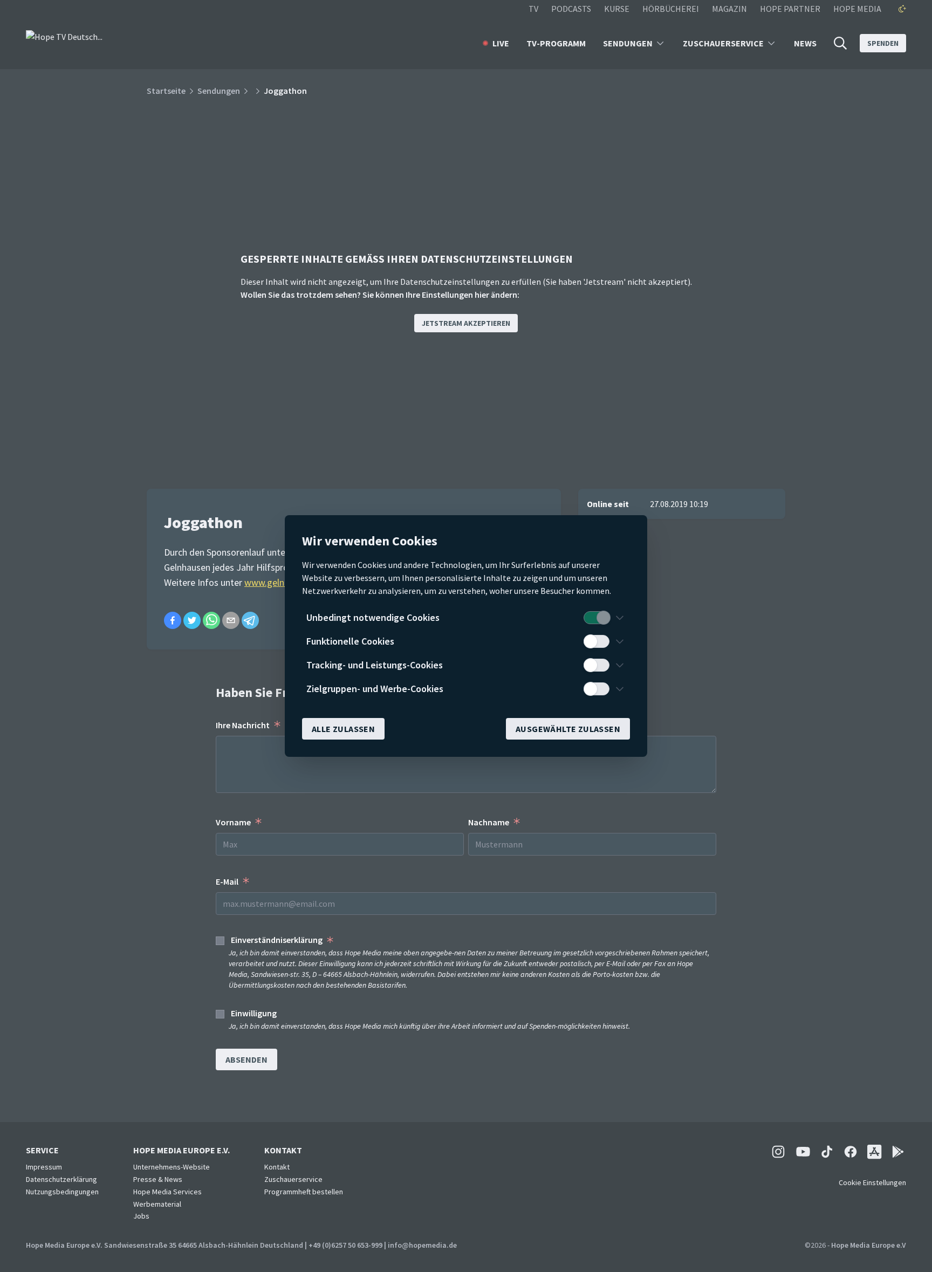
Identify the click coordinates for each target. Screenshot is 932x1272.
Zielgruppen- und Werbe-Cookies (374, 688)
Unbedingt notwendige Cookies (373, 617)
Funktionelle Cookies (350, 641)
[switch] (596, 617)
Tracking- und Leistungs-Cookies (374, 665)
